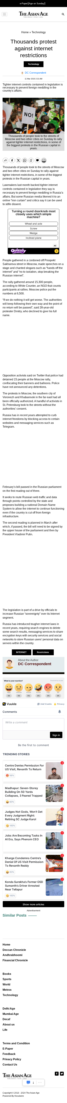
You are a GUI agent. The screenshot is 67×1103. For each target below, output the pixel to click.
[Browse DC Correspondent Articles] (9, 664)
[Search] (63, 14)
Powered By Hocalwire (13, 1096)
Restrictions (43, 652)
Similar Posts (14, 915)
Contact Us (10, 1064)
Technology (33, 64)
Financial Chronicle (15, 960)
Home (6, 944)
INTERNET (21, 652)
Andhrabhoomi (12, 955)
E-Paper (8, 1048)
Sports (7, 979)
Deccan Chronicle (14, 949)
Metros (7, 989)
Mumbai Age (11, 1013)
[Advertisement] (33, 345)
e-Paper (23, 3)
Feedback (9, 1054)
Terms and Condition (16, 1043)
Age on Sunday (36, 3)
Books (7, 973)
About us (9, 1024)
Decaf (6, 1019)
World (6, 984)
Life (5, 1029)
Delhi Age (9, 1008)
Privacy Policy (12, 1059)
